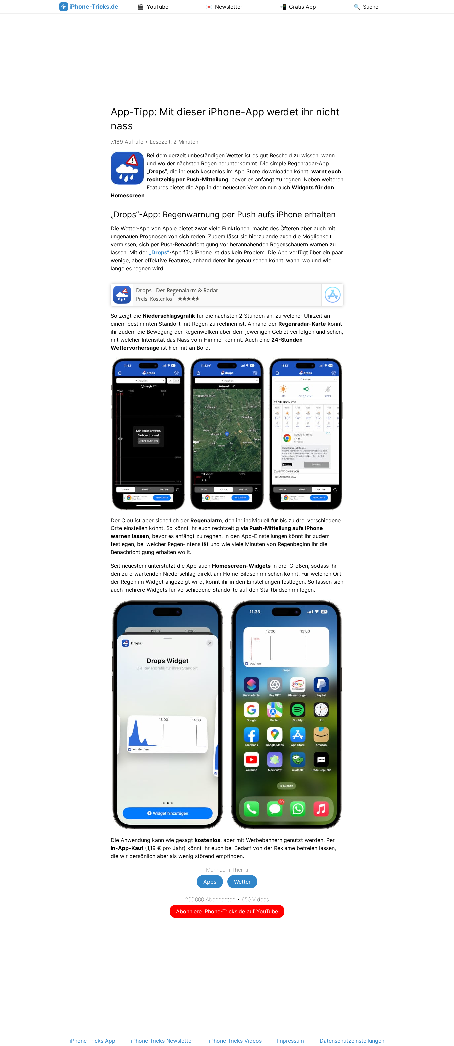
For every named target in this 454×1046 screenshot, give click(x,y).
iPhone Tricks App (92, 1040)
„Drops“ (159, 252)
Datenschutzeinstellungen (352, 1040)
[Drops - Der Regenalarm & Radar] (122, 301)
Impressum (290, 1040)
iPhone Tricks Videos (235, 1040)
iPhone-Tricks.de (93, 6)
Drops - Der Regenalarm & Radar (177, 290)
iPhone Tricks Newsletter (162, 1040)
